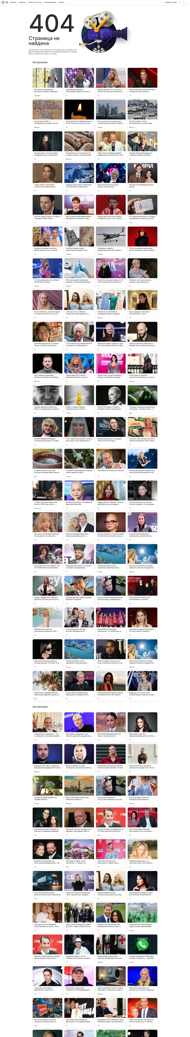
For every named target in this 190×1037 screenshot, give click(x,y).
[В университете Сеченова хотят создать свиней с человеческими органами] (79, 146)
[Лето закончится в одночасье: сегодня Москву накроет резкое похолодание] (111, 114)
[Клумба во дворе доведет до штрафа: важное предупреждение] (47, 981)
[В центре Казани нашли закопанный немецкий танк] (79, 241)
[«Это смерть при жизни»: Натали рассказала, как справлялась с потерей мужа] (79, 432)
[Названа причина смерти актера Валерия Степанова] (79, 591)
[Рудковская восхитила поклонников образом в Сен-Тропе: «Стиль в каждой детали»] (47, 622)
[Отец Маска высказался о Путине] (111, 464)
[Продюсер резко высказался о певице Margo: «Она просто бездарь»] (111, 781)
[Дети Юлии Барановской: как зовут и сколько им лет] (111, 918)
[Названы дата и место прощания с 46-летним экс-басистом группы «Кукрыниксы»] (79, 178)
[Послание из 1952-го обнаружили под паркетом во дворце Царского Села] (47, 114)
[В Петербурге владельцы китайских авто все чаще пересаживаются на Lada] (47, 876)
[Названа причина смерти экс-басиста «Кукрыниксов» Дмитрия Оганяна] (47, 400)
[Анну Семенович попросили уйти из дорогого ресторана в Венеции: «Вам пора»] (142, 83)
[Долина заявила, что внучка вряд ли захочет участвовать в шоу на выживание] (111, 527)
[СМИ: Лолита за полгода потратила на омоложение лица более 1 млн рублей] (47, 813)
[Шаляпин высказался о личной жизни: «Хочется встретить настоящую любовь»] (47, 337)
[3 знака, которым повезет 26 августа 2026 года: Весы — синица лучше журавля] (47, 495)
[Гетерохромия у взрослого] (79, 876)
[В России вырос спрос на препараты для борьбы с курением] (142, 981)
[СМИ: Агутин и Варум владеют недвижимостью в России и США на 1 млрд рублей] (111, 146)
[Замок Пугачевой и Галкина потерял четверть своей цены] (111, 400)
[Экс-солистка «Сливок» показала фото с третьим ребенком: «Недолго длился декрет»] (79, 781)
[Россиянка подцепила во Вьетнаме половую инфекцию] (47, 83)
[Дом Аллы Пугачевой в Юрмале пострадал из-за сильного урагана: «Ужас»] (47, 527)
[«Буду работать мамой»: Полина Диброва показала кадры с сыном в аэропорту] (111, 495)
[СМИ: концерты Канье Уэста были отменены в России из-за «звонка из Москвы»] (111, 654)
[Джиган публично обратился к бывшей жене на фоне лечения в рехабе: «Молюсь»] (142, 337)
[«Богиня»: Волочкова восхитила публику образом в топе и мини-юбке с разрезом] (142, 432)
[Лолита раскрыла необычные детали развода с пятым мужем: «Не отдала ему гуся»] (142, 241)
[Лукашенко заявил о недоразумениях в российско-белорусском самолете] (111, 241)
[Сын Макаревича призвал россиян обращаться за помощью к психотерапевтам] (79, 622)
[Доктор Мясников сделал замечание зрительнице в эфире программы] (111, 845)
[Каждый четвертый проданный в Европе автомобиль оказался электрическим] (111, 749)
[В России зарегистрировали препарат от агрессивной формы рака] (79, 273)
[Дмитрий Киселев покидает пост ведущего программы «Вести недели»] (79, 1013)
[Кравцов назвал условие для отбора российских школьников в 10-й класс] (79, 845)
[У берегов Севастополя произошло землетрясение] (111, 559)
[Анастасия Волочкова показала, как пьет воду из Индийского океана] (111, 591)
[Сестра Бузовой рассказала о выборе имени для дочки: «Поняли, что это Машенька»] (47, 749)
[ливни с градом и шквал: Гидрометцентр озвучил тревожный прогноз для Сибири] (79, 400)
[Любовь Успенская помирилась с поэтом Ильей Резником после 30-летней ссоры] (142, 464)
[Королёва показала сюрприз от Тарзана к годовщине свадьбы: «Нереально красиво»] (47, 1013)
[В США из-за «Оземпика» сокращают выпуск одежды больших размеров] (111, 305)
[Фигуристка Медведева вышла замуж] (142, 178)
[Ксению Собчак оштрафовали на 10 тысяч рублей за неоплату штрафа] (111, 1013)
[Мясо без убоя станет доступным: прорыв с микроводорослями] (111, 718)
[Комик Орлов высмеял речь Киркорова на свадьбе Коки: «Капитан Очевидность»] (79, 686)
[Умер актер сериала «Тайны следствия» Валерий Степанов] (142, 876)
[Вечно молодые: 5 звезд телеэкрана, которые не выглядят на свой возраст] (79, 949)
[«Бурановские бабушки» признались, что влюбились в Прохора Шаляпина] (111, 622)
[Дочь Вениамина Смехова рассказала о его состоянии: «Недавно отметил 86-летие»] (142, 1013)
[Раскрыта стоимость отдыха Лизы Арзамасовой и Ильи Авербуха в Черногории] (47, 781)
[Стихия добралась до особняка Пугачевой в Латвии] (47, 273)
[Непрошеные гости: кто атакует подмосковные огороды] (142, 718)
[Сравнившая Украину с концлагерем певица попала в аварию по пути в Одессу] (79, 83)
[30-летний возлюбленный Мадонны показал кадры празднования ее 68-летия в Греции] (79, 718)
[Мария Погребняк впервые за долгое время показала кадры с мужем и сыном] (142, 749)
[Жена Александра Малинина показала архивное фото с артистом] (79, 527)
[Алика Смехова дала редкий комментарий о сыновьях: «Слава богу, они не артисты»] (79, 813)
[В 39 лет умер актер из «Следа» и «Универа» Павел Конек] (47, 210)
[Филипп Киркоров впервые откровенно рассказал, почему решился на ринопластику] (47, 432)
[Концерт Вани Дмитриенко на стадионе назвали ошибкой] (142, 146)
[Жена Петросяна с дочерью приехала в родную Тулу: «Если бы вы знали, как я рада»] (142, 949)
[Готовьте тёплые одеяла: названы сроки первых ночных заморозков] (79, 464)
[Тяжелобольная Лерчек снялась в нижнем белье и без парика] (111, 686)
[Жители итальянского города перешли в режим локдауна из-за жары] (142, 559)
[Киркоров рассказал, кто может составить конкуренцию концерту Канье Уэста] (79, 559)
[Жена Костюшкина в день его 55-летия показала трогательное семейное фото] (111, 273)
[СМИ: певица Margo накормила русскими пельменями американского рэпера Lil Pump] (142, 845)
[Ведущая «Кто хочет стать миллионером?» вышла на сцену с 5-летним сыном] (142, 686)
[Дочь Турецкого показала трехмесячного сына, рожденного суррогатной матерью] (142, 305)
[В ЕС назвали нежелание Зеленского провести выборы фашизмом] (47, 368)
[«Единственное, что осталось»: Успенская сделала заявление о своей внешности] (111, 83)
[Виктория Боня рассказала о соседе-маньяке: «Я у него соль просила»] (47, 654)
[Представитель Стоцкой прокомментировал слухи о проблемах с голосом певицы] (79, 368)
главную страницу (50, 54)
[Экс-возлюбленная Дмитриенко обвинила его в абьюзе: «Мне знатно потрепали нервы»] (79, 210)
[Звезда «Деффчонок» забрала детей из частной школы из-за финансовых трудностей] (47, 591)
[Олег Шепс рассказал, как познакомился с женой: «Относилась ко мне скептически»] (142, 591)
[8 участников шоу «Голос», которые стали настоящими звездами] (111, 813)
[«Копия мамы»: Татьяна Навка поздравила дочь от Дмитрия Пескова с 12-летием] (47, 146)
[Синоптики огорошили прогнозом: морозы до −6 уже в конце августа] (142, 368)
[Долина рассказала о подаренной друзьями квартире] (79, 495)
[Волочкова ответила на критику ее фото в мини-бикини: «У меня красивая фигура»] (111, 949)
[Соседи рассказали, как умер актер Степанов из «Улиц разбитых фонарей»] (111, 876)
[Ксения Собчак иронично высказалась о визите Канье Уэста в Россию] (142, 527)
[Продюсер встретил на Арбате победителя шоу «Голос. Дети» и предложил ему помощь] (111, 210)
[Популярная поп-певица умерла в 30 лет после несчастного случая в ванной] (79, 114)
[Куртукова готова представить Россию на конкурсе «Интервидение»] (79, 749)
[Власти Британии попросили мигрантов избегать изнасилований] (79, 981)
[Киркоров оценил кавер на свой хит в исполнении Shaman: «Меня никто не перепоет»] (111, 337)
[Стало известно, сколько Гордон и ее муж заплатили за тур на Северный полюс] (47, 305)
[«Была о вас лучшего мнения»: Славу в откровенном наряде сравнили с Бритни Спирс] (111, 368)
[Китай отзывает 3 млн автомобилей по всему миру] (142, 114)
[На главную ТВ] (6, 2)
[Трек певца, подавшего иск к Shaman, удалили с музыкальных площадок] (79, 918)
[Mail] (3, 2)
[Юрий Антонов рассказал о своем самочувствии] (111, 178)
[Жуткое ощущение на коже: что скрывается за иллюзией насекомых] (142, 781)
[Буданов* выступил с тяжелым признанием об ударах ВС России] (47, 949)
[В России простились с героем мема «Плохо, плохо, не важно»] (142, 813)
